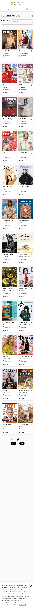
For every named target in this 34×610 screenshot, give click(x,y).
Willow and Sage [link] (24, 424)
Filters (4, 26)
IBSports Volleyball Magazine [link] (9, 119)
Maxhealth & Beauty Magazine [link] (9, 51)
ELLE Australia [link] (23, 288)
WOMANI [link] (5, 390)
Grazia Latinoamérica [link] (25, 51)
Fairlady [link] (5, 356)
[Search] (2, 9)
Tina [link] (4, 153)
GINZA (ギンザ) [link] (23, 322)
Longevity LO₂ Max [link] (8, 322)
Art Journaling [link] (23, 85)
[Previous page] (11, 439)
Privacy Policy (22, 587)
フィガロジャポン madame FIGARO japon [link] (25, 187)
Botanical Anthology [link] (9, 288)
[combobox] (13, 10)
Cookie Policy (23, 605)
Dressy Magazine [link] (8, 254)
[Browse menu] (31, 9)
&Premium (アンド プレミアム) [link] (25, 254)
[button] (28, 16)
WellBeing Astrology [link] (25, 220)
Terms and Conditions (8, 587)
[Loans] (27, 10)
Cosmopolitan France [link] (9, 220)
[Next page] (24, 439)
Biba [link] (4, 85)
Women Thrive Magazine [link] (25, 356)
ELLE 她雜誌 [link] (22, 119)
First (13, 443)
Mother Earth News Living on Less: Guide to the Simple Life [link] (25, 390)
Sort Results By (5, 21)
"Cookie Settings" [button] (22, 598)
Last (22, 443)
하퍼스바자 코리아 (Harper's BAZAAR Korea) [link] (9, 187)
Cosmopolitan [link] (23, 153)
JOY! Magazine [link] (7, 424)
